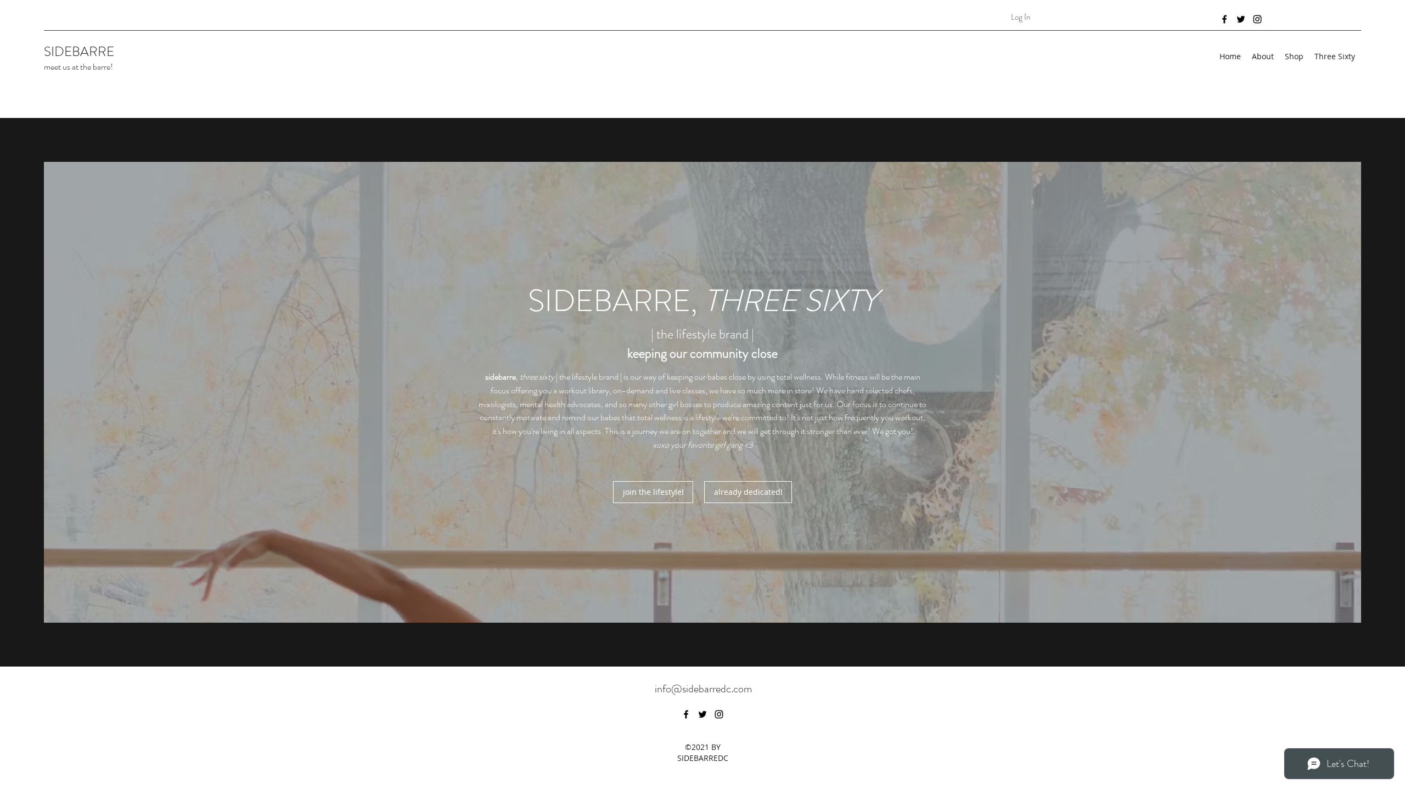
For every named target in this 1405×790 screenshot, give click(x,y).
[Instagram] (1257, 19)
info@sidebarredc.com (703, 689)
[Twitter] (1240, 19)
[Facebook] (1224, 19)
